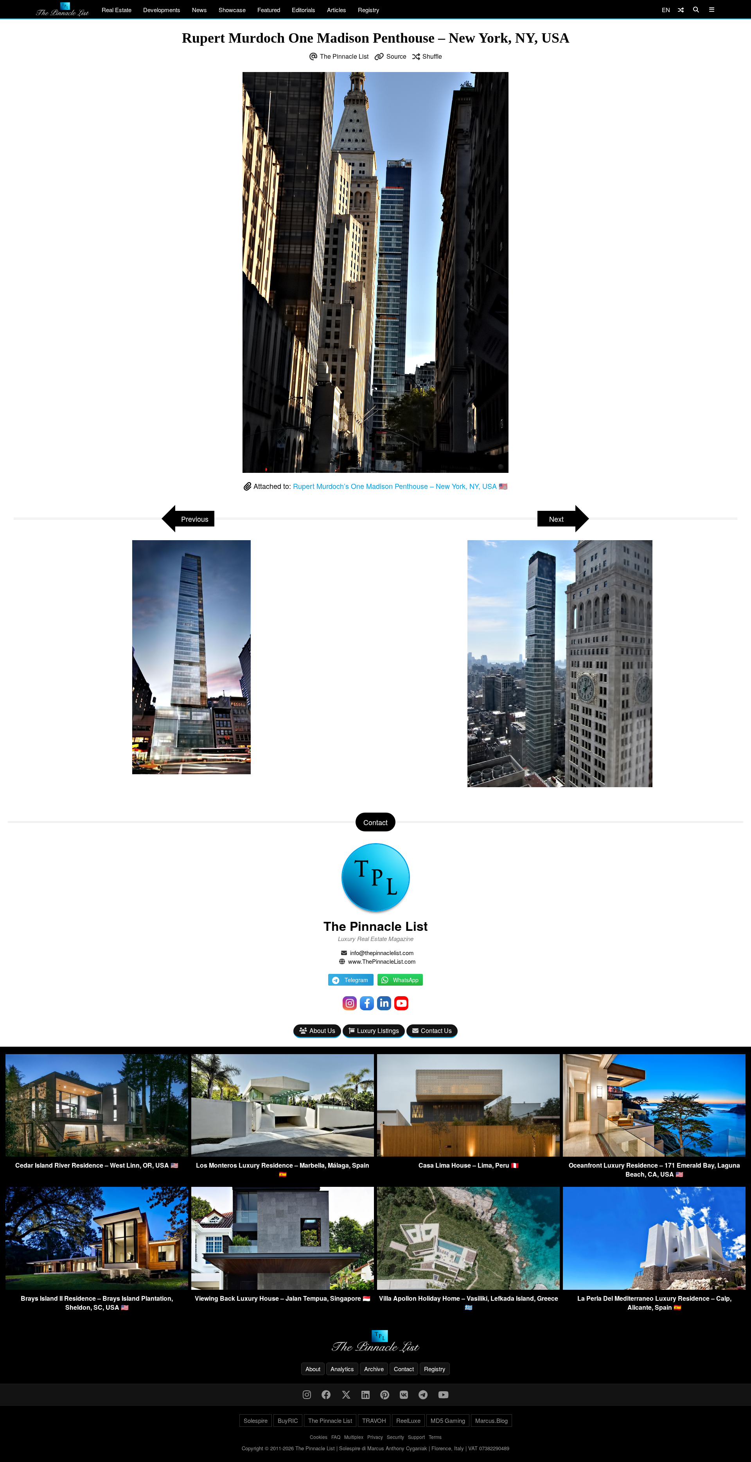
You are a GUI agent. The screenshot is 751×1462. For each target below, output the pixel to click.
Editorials (303, 9)
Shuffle (432, 56)
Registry (368, 9)
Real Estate (116, 9)
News (199, 9)
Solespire (256, 1420)
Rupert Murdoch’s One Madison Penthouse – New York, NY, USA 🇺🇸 (400, 486)
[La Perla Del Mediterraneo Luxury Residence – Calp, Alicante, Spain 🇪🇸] (654, 1287)
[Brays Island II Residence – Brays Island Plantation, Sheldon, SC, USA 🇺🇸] (96, 1287)
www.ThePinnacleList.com (382, 961)
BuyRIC (288, 1420)
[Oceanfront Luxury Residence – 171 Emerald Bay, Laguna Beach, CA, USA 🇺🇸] (654, 1154)
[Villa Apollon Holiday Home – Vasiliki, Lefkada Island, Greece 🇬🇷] (468, 1287)
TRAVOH (374, 1420)
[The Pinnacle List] (375, 1341)
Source (396, 56)
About (312, 1369)
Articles (336, 9)
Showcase (232, 9)
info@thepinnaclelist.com (382, 952)
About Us (322, 1030)
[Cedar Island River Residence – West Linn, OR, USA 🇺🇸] (96, 1154)
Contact (404, 1369)
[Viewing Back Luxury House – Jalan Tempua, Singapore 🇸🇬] (282, 1287)
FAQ (335, 1436)
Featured (268, 9)
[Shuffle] (681, 9)
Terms (435, 1436)
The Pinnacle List (344, 56)
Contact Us (436, 1030)
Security (395, 1436)
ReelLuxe (408, 1420)
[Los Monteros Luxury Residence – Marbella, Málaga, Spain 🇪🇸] (282, 1154)
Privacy (375, 1436)
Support (416, 1436)
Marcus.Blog (491, 1420)
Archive (374, 1369)
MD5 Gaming (448, 1420)
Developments (161, 9)
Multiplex (353, 1436)
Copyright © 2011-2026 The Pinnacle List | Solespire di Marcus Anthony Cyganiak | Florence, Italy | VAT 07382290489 (375, 1448)
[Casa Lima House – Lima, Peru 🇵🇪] (468, 1154)
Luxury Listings (378, 1030)
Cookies (318, 1436)
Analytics (342, 1369)
